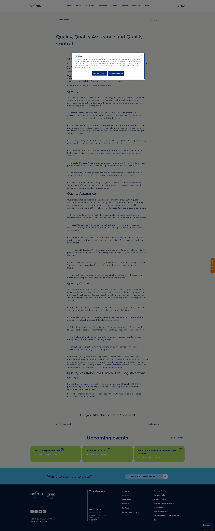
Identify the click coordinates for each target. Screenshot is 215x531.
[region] (108, 66)
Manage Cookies (99, 73)
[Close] (141, 55)
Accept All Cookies (116, 73)
